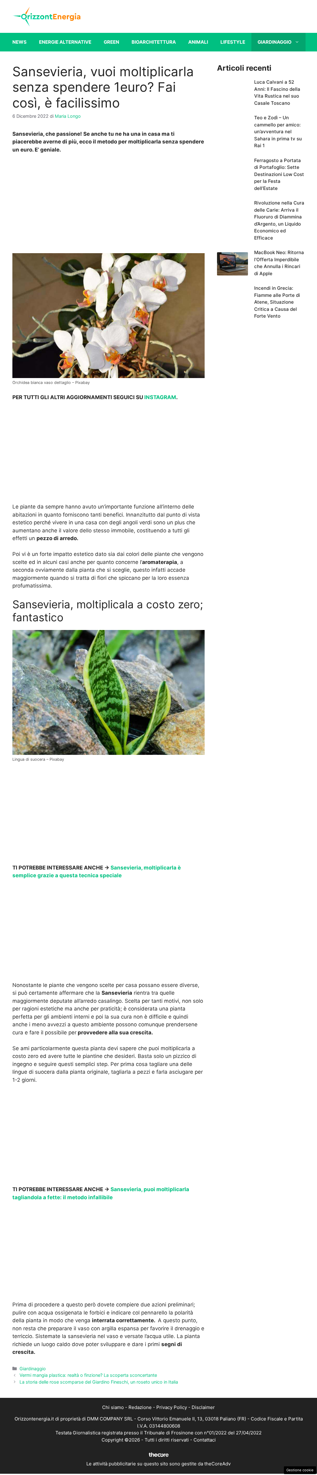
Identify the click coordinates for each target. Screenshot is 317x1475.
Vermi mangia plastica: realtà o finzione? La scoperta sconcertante (88, 1375)
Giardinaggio (275, 42)
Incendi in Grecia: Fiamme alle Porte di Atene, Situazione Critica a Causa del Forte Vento (277, 302)
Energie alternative (65, 42)
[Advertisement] (108, 205)
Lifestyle (232, 42)
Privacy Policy (171, 1407)
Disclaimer (203, 1407)
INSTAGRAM (160, 397)
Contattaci (204, 1440)
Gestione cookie (300, 1470)
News (19, 42)
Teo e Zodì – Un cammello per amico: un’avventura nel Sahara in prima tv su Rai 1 (278, 131)
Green (111, 42)
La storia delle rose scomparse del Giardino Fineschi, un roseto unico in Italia (99, 1382)
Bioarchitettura (154, 42)
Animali (198, 42)
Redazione (140, 1407)
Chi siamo (113, 1407)
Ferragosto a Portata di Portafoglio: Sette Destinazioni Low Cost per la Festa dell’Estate (279, 174)
